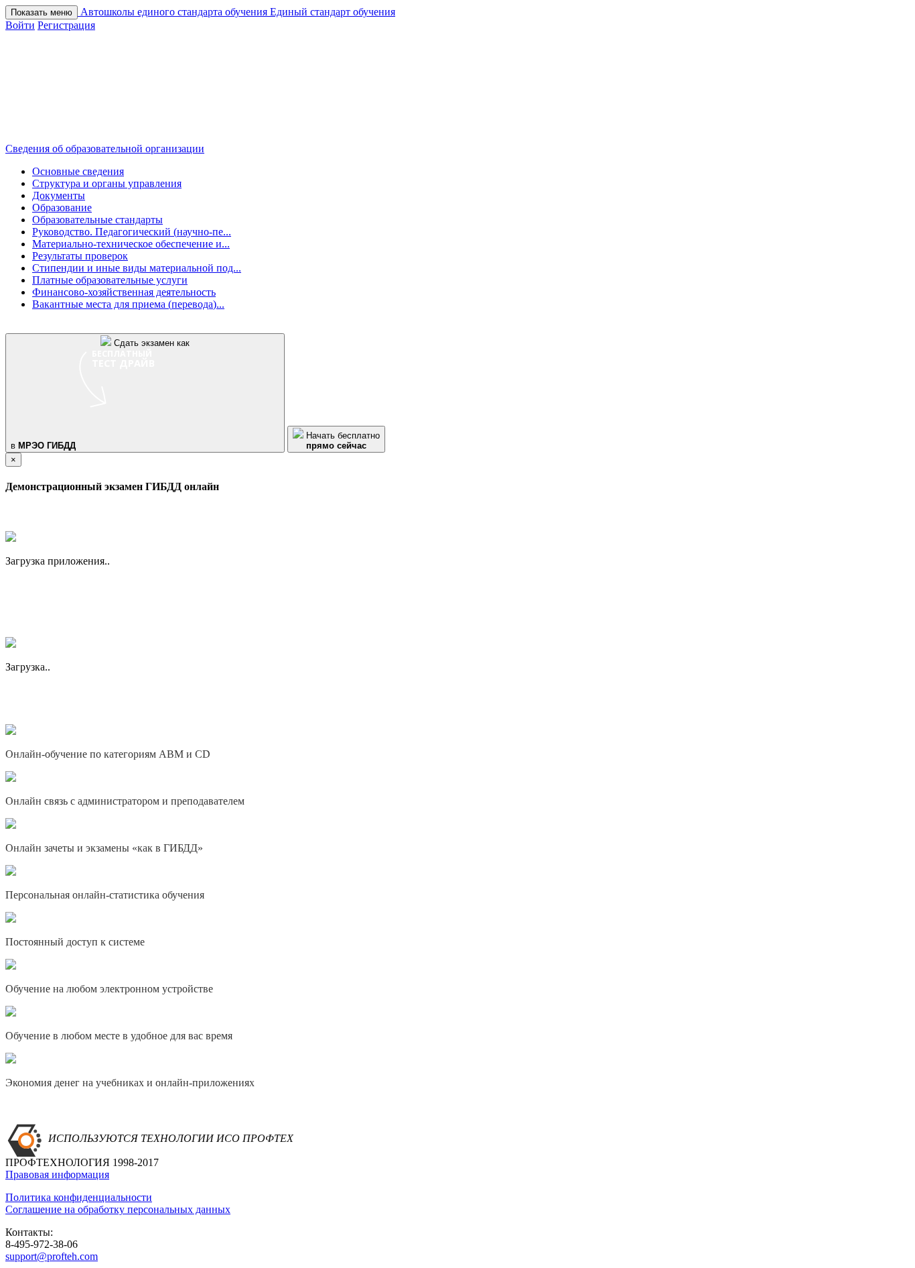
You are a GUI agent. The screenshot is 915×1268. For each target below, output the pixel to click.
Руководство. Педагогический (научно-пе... (131, 231)
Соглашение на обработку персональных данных (117, 1209)
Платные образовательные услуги (110, 280)
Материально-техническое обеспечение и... (131, 243)
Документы (58, 195)
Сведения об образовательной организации (104, 148)
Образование (62, 207)
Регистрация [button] (66, 25)
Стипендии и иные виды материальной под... (136, 268)
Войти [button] (20, 25)
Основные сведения (78, 171)
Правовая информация (57, 1174)
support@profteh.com (51, 1256)
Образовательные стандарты (97, 219)
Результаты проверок (80, 256)
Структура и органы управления (107, 183)
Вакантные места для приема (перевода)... (128, 304)
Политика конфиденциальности (78, 1197)
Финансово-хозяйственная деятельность (124, 292)
